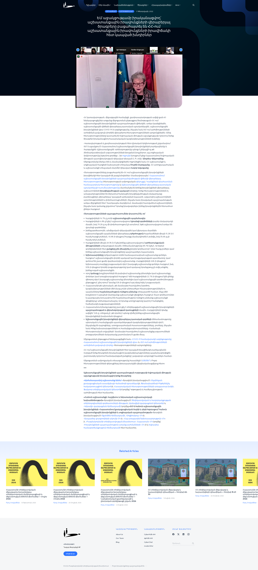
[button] (3, 482)
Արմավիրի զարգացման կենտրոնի (146, 403)
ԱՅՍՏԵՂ (146, 360)
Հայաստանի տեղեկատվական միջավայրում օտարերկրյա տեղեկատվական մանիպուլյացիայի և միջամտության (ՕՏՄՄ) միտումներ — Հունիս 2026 (71, 494)
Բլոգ (8, 503)
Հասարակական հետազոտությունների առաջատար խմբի (144, 386)
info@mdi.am (70, 554)
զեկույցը (140, 181)
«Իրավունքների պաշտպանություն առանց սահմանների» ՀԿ (114, 424)
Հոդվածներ (15, 503)
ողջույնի (126, 155)
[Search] (193, 543)
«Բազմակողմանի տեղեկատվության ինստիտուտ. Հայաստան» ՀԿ (119, 421)
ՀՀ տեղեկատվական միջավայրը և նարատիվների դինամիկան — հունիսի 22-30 (167, 492)
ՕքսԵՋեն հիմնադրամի (113, 415)
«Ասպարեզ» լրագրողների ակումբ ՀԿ (102, 418)
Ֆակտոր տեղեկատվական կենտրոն (102, 389)
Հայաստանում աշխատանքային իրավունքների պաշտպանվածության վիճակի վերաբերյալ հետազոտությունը (124, 178)
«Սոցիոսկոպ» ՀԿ (134, 415)
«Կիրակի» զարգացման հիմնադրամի (102, 406)
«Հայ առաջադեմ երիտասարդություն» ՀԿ (144, 418)
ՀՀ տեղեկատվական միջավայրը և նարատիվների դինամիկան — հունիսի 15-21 (215, 491)
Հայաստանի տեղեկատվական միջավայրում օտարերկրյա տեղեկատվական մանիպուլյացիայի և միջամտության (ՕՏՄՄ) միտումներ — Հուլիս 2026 (26, 494)
